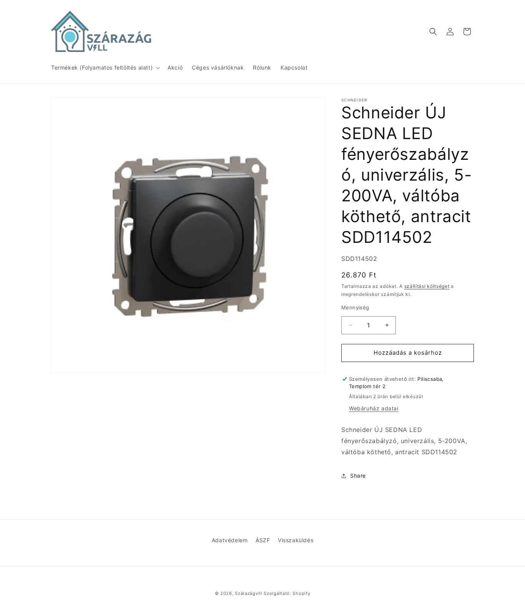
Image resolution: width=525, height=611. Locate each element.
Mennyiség (355, 307)
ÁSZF (263, 540)
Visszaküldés (295, 540)
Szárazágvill (248, 593)
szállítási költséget (427, 286)
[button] (105, 68)
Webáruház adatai (374, 408)
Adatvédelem (230, 540)
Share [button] (358, 475)
